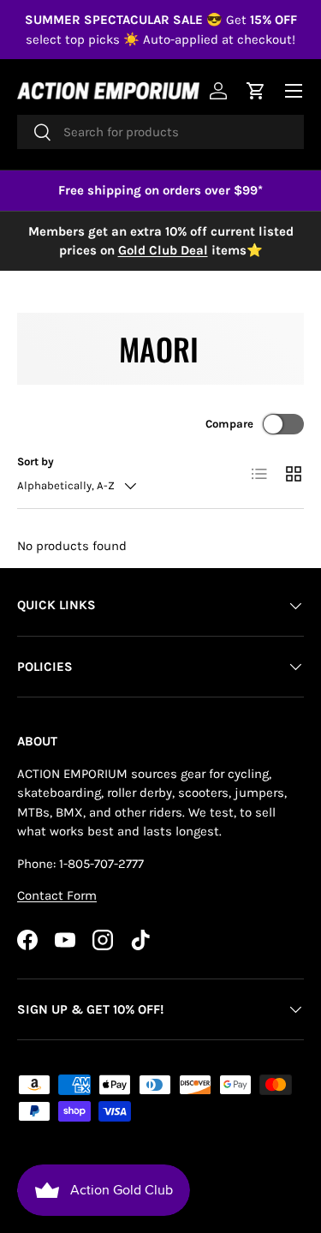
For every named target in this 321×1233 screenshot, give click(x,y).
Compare (229, 423)
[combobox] (160, 132)
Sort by (35, 461)
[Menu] (293, 91)
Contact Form (57, 895)
